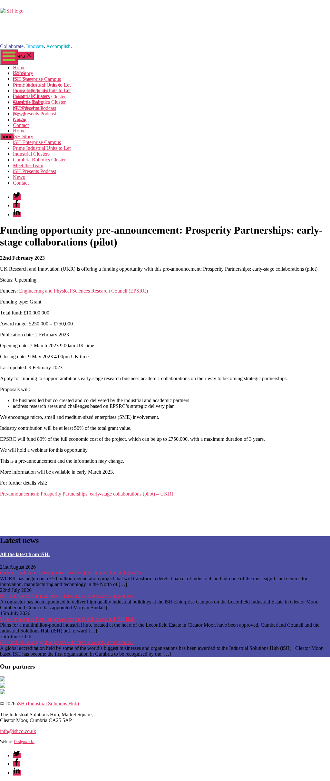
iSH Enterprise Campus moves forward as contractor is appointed (66, 596)
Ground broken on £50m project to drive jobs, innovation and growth (70, 572)
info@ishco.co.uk (18, 731)
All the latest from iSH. (25, 554)
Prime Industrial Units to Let (42, 90)
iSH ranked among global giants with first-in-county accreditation (66, 642)
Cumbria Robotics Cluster (39, 102)
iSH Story (23, 79)
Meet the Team (28, 108)
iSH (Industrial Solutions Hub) (48, 703)
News (19, 119)
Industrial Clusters (31, 96)
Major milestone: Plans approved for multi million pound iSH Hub (67, 619)
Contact (21, 125)
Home (19, 73)
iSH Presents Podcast (34, 113)
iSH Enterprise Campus (37, 84)
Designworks (24, 741)
